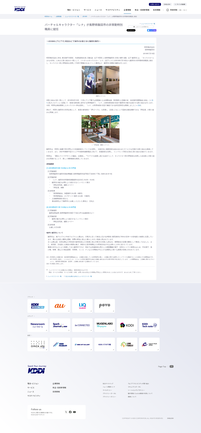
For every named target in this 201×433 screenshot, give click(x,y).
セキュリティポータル (134, 387)
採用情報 (56, 392)
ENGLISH (168, 4)
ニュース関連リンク (109, 387)
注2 (139, 105)
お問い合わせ (155, 4)
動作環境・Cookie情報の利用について (140, 393)
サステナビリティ (33, 396)
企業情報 (58, 16)
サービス (30, 387)
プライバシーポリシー (109, 397)
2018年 (85, 16)
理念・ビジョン (33, 383)
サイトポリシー (107, 390)
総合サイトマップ (108, 384)
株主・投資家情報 (59, 387)
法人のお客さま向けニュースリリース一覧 (78, 276)
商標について (132, 397)
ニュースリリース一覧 (72, 16)
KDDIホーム (48, 16)
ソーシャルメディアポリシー (136, 390)
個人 (181, 10)
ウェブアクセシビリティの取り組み (138, 384)
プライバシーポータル (109, 393)
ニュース (30, 392)
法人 (184, 10)
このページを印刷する (142, 27)
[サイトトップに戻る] (20, 8)
